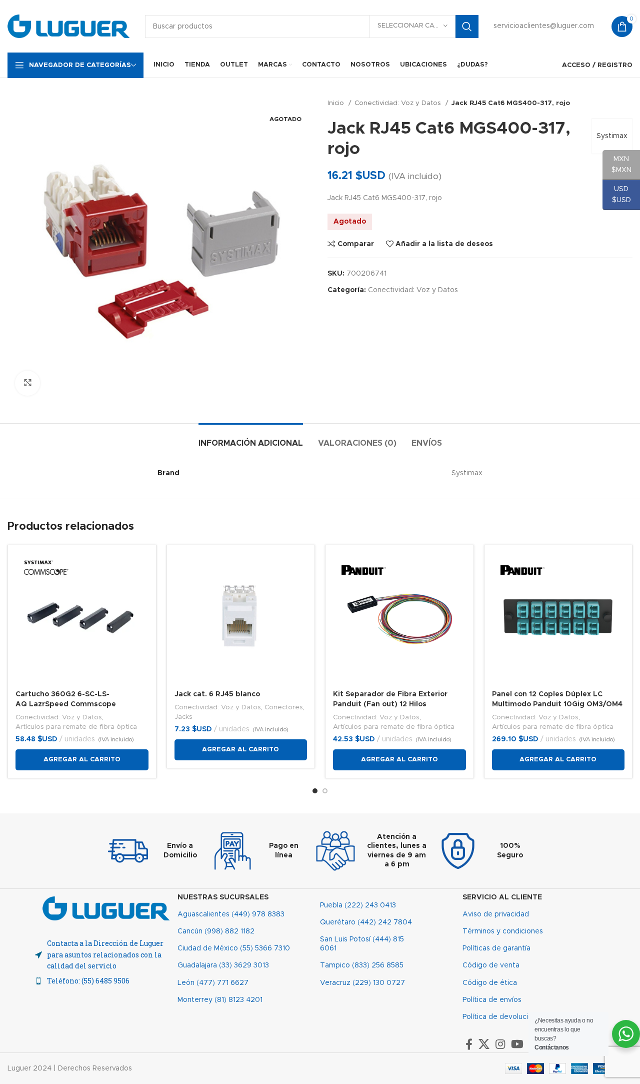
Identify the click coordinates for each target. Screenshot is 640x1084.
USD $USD (616, 195)
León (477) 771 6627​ (213, 982)
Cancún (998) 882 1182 (216, 931)
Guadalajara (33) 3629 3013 (223, 965)
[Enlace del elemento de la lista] (106, 980)
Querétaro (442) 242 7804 (366, 922)
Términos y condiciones (502, 931)
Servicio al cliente (502, 897)
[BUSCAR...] (467, 26)
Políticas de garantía (496, 948)
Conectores (283, 707)
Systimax (612, 136)
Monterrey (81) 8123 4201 (220, 999)
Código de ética (489, 982)
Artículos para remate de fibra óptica (76, 726)
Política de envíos (492, 999)
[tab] (250, 438)
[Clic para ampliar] (27, 383)
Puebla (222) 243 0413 (358, 905)
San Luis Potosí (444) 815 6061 (362, 944)
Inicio (337, 103)
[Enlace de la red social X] (484, 1043)
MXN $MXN (617, 165)
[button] (82, 759)
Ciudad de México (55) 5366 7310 (234, 948)
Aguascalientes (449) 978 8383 (231, 914)
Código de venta (491, 965)
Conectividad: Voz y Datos (398, 103)
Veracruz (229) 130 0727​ (362, 982)
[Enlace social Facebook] (469, 1043)
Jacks (183, 716)
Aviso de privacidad (495, 914)
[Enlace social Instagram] (500, 1043)
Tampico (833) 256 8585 (362, 965)
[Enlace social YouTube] (517, 1043)
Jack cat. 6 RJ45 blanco (217, 694)
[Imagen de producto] (399, 619)
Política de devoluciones (503, 1016)
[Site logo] (69, 26)
